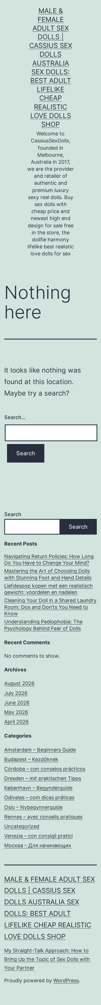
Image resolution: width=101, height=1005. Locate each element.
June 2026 (16, 703)
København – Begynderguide (38, 788)
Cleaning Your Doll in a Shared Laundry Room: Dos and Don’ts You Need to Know (50, 606)
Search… (15, 417)
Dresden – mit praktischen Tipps (42, 778)
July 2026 (15, 693)
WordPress (66, 980)
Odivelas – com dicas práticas (39, 797)
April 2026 (16, 722)
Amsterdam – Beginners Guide (40, 750)
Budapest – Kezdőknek (31, 759)
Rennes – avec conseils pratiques (43, 817)
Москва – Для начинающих (37, 845)
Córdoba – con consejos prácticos (44, 769)
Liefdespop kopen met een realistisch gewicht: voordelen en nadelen (48, 589)
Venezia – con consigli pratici (38, 836)
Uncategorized (21, 826)
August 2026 (19, 683)
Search (12, 514)
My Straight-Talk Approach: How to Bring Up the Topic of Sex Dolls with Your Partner (47, 959)
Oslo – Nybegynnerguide (33, 807)
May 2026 (16, 712)
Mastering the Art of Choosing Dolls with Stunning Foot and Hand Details (47, 574)
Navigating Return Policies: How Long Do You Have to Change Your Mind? (49, 559)
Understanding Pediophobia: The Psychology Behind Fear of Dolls (43, 625)
